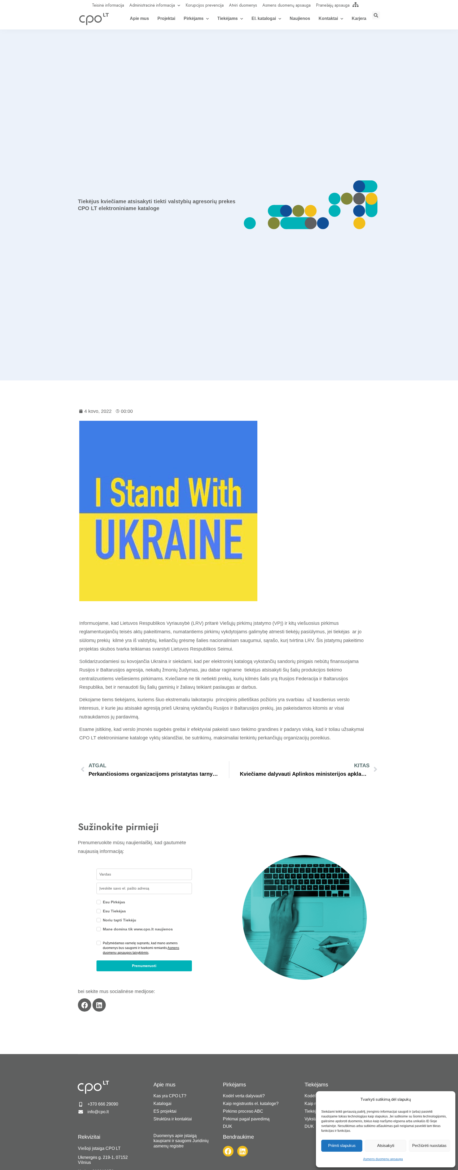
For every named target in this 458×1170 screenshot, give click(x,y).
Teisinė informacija (108, 5)
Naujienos (300, 18)
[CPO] (94, 19)
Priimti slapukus (342, 1145)
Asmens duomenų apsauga (383, 1159)
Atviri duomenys (243, 5)
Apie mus (139, 18)
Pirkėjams (194, 18)
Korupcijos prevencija (205, 5)
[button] (376, 15)
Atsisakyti (385, 1145)
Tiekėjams (227, 18)
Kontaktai (328, 18)
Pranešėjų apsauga (333, 5)
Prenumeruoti (144, 966)
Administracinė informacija (152, 5)
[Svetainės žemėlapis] (355, 4)
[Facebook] (84, 1005)
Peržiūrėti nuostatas (429, 1145)
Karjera (359, 18)
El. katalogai (264, 18)
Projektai (166, 18)
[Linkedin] (99, 1005)
